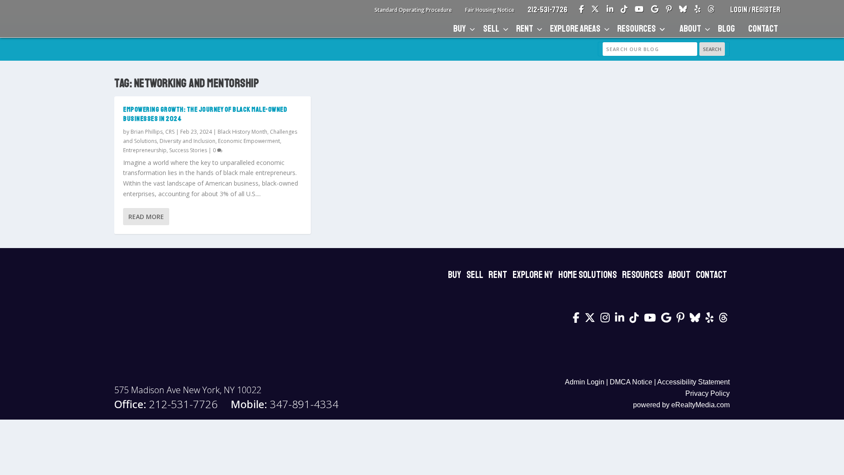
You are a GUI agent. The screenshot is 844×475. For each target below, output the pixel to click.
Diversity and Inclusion (187, 141)
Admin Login (584, 382)
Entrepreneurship (145, 150)
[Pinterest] (669, 9)
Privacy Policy (707, 393)
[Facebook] (581, 9)
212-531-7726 (548, 10)
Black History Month (242, 131)
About (690, 28)
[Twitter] (595, 9)
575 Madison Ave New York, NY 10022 (187, 390)
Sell (491, 28)
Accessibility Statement (693, 382)
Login (739, 10)
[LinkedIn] (610, 9)
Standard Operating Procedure (413, 10)
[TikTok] (624, 9)
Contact (763, 28)
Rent (524, 28)
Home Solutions (587, 275)
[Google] (654, 9)
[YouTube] (639, 9)
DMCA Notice (631, 382)
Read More (146, 216)
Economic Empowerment (249, 141)
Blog (726, 28)
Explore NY (533, 275)
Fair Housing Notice (489, 10)
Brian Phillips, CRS (153, 131)
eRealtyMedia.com (700, 405)
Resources (636, 28)
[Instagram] (605, 317)
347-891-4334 (284, 404)
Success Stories (188, 150)
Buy (459, 28)
